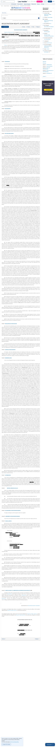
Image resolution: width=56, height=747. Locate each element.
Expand (44, 76)
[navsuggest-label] (7, 1)
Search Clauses (27, 4)
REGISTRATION (7, 108)
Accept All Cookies (6, 744)
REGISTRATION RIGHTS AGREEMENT (20, 29)
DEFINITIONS (7, 61)
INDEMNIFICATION (8, 357)
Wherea (5, 39)
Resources (34, 4)
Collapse (36, 638)
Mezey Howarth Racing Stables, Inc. (48, 21)
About (38, 4)
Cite (33, 26)
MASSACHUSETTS (27, 590)
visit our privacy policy (14, 741)
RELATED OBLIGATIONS (9, 133)
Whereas (5, 45)
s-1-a (51, 28)
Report (38, 26)
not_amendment (47, 39)
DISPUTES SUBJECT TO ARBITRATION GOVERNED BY (14, 590)
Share (29, 26)
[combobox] (7, 1)
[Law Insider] (27, 1)
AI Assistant (13, 4)
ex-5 (50, 23)
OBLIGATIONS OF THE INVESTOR (11, 323)
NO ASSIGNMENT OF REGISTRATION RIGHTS (13, 510)
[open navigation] (54, 2)
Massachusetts (9, 593)
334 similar (46, 52)
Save (24, 26)
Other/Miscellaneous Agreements (48, 46)
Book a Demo (39, 1)
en (48, 41)
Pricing (42, 4)
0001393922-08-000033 (49, 26)
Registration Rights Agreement (9, 32)
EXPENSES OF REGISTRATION (10, 349)
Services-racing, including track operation (49, 35)
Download (6, 26)
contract (47, 48)
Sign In (45, 1)
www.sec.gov (49, 42)
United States (49, 17)
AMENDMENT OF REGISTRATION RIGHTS (12, 516)
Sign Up (50, 1)
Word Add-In (20, 4)
